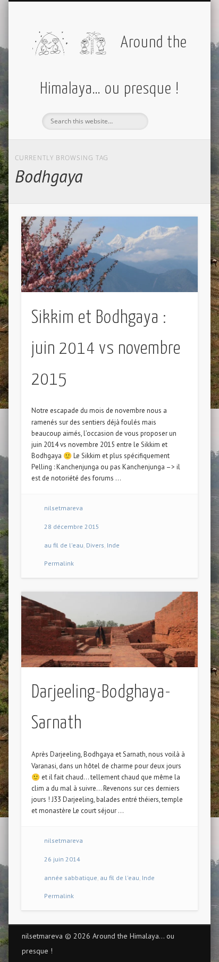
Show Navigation (171, 95)
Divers (95, 545)
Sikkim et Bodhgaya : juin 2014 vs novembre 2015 (106, 349)
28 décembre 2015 (71, 526)
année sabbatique (70, 878)
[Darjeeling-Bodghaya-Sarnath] (109, 629)
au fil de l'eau (63, 545)
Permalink (59, 563)
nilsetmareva (63, 508)
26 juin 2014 (62, 859)
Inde (113, 545)
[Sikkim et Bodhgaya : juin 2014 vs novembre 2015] (109, 254)
